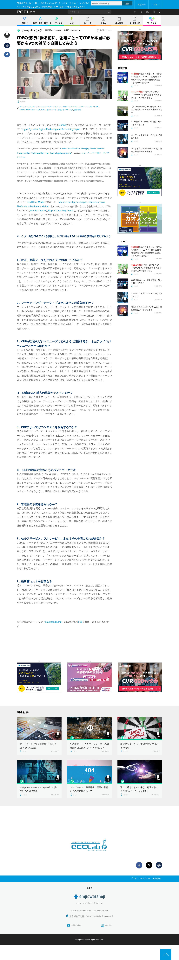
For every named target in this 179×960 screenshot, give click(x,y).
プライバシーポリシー (140, 878)
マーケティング (56, 23)
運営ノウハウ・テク (65, 110)
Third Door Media (35, 202)
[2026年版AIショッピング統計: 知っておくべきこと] (122, 125)
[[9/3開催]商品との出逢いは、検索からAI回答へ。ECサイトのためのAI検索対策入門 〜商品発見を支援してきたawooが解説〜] (122, 77)
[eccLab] (89, 853)
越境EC (25, 23)
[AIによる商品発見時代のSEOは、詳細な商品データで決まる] (122, 152)
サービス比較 (134, 23)
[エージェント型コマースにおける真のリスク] (122, 139)
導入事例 (119, 23)
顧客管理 (77, 110)
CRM (43, 110)
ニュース (87, 23)
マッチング (151, 23)
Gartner (63, 125)
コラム (103, 23)
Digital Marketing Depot (60, 210)
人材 (72, 23)
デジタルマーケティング (68, 106)
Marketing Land (53, 622)
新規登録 (142, 4)
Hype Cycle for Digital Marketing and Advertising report (51, 129)
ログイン (155, 4)
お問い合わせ (76, 925)
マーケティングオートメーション (45, 106)
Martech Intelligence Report (73, 202)
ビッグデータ (51, 110)
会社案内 (108, 925)
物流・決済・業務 (40, 23)
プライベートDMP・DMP (88, 106)
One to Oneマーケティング (30, 110)
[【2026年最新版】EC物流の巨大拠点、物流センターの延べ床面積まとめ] (122, 110)
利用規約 (157, 878)
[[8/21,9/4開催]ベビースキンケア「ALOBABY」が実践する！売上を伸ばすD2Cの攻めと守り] (122, 95)
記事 (80, 622)
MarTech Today (38, 210)
